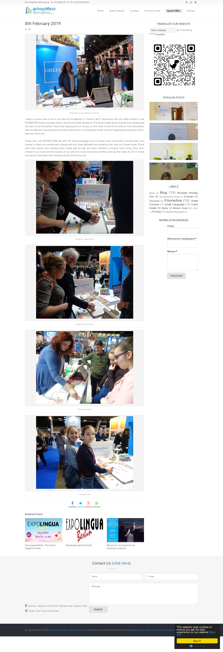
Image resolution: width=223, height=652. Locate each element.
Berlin (152, 193)
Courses (189, 196)
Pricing (156, 211)
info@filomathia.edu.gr (38, 2)
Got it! (197, 641)
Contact (191, 11)
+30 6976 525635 (81, 2)
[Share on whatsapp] (97, 503)
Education (154, 201)
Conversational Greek (164, 146)
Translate (160, 34)
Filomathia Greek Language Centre (67, 630)
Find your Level (152, 11)
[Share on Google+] (88, 503)
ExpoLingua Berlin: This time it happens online (40, 547)
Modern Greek (180, 208)
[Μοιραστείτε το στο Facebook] (72, 503)
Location (134, 11)
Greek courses (117, 11)
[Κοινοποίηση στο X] (80, 503)
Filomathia (173, 200)
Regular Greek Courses (165, 126)
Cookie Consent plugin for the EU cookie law (197, 646)
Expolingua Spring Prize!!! (79, 545)
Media (165, 208)
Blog (163, 193)
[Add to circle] (191, 2)
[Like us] (186, 2)
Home (100, 11)
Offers (195, 208)
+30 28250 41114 (61, 2)
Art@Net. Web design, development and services (161, 630)
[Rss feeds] (195, 2)
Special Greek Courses (165, 166)
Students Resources (175, 212)
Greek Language (174, 204)
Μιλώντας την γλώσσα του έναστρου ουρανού (121, 547)
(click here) (121, 563)
